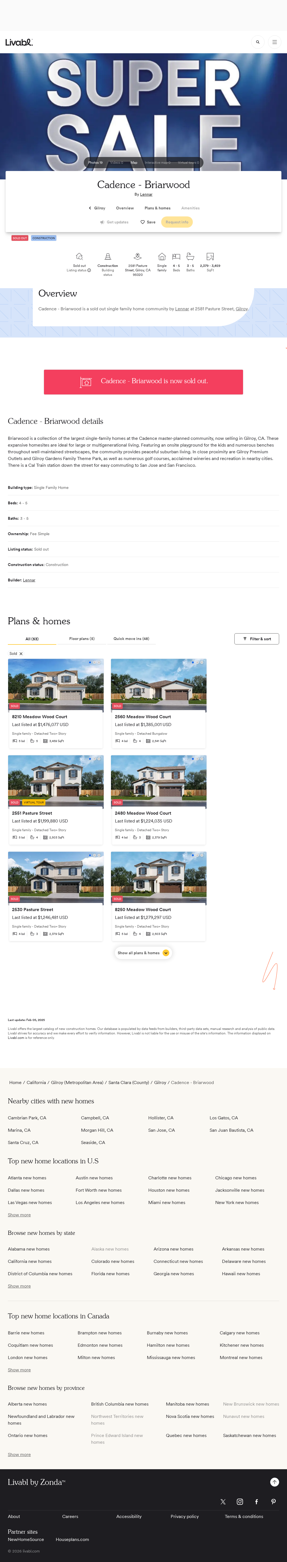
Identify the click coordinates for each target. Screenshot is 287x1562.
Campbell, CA (95, 1117)
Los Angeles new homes (100, 1202)
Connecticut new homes (178, 1261)
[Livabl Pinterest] (273, 1501)
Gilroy (241, 308)
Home (15, 1082)
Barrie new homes (26, 1332)
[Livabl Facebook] (256, 1501)
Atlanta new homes (27, 1177)
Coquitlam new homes (30, 1345)
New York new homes (237, 1202)
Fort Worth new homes (99, 1190)
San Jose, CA (161, 1130)
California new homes (30, 1261)
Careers (70, 1516)
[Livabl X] (223, 1501)
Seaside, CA (93, 1142)
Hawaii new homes (241, 1273)
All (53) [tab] (32, 639)
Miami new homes (166, 1202)
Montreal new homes (241, 1357)
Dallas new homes (26, 1190)
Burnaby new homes (167, 1332)
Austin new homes (94, 1177)
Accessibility (129, 1516)
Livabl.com (16, 1038)
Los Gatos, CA (224, 1117)
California (36, 1082)
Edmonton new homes (100, 1345)
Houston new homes (168, 1190)
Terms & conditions (244, 1516)
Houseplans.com (72, 1539)
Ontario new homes (27, 1435)
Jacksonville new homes (239, 1190)
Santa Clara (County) (128, 1082)
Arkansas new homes (243, 1249)
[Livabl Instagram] (240, 1501)
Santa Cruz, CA (23, 1142)
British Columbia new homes (120, 1404)
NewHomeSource (26, 1539)
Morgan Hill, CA (97, 1130)
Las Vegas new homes (30, 1202)
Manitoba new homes (187, 1404)
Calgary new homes (240, 1332)
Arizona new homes (173, 1249)
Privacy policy (185, 1516)
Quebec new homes (186, 1435)
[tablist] (82, 639)
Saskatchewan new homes (249, 1435)
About (14, 1516)
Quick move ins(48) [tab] (131, 638)
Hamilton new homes (168, 1345)
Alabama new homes (29, 1249)
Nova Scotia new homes (190, 1416)
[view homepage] (19, 42)
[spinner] (258, 42)
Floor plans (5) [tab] (82, 638)
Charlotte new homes (169, 1177)
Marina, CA (19, 1130)
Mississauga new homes (171, 1357)
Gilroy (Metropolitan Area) (77, 1082)
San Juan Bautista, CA (231, 1130)
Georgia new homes (174, 1273)
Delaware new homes (244, 1261)
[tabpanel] (143, 808)
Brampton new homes (100, 1332)
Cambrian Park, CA (27, 1117)
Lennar (146, 194)
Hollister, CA (160, 1117)
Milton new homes (96, 1357)
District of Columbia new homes (40, 1273)
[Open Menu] (274, 42)
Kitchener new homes (242, 1345)
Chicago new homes (235, 1177)
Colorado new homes (112, 1261)
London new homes (27, 1357)
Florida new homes (110, 1273)
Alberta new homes (27, 1404)
